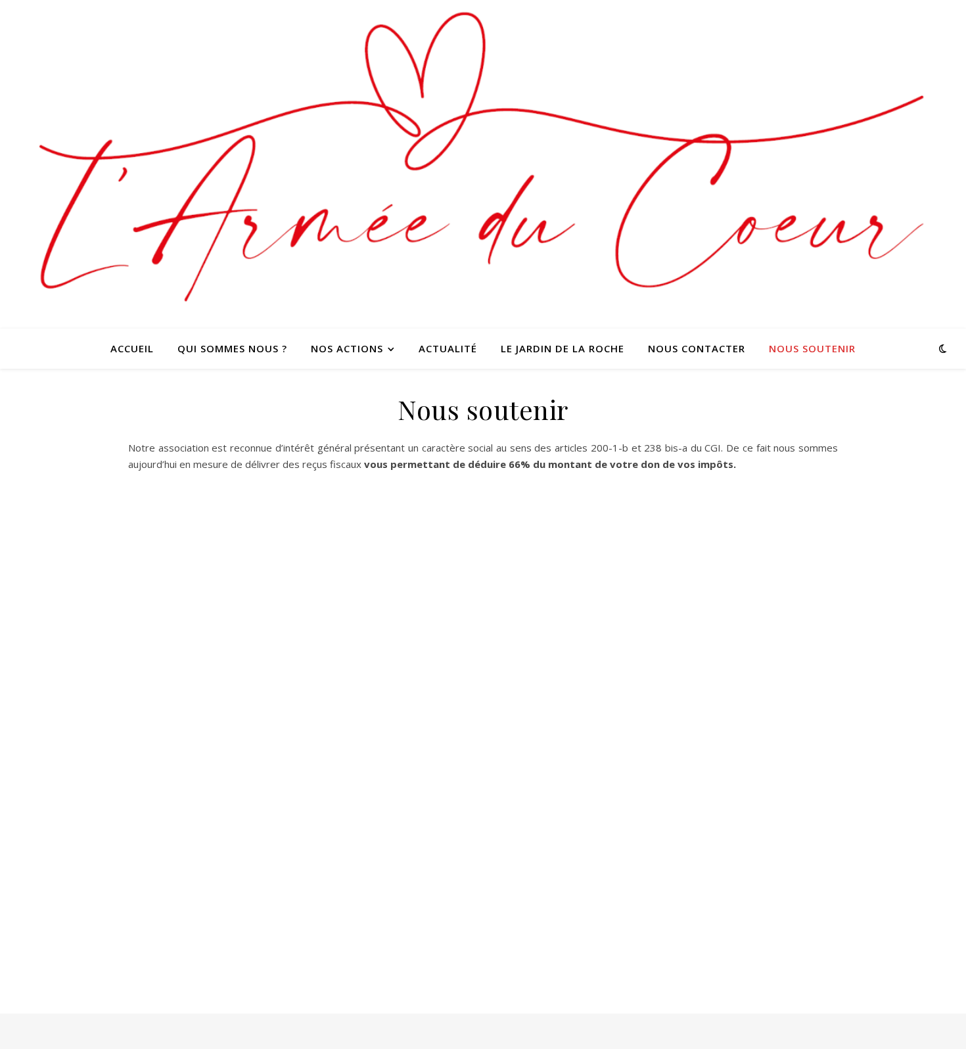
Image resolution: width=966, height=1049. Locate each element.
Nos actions (347, 348)
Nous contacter (696, 348)
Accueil (132, 348)
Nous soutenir (812, 348)
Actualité (448, 348)
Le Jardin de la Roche (562, 348)
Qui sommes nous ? (232, 348)
